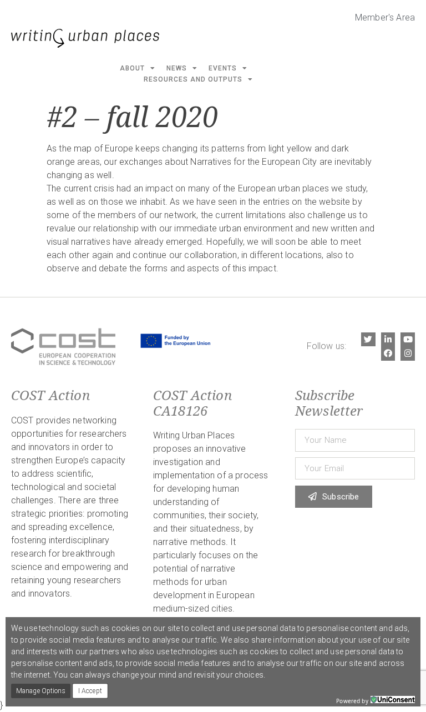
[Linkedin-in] (388, 339)
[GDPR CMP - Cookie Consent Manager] (393, 700)
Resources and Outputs (193, 79)
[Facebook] (388, 353)
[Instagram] (407, 353)
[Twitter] (368, 339)
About (132, 68)
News (176, 68)
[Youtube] (407, 339)
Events (223, 68)
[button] (40, 691)
